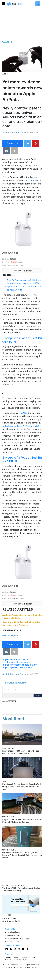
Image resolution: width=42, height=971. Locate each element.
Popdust (8, 957)
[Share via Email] (6, 150)
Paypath (8, 960)
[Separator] (14, 150)
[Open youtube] (19, 949)
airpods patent (10, 667)
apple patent (30, 665)
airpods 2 (23, 659)
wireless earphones (13, 662)
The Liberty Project (20, 960)
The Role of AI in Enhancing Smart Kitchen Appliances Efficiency (21, 889)
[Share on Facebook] (12, 143)
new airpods (25, 667)
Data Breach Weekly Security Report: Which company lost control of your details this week (22, 786)
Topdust (16, 957)
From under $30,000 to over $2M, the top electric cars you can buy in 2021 (20, 752)
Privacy (27, 967)
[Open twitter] (6, 949)
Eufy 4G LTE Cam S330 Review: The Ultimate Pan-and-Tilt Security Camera (22, 820)
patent (31, 180)
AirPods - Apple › (10, 635)
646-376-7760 (13, 935)
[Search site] (37, 3)
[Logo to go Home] (15, 4)
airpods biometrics (13, 665)
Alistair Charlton (10, 132)
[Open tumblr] (23, 949)
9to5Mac (22, 412)
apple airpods (10, 659)
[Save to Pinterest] (35, 143)
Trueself (24, 957)
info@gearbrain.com (15, 932)
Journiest (32, 957)
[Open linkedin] (27, 949)
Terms (34, 967)
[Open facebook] (11, 949)
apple (27, 662)
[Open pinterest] (15, 949)
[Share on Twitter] (27, 143)
